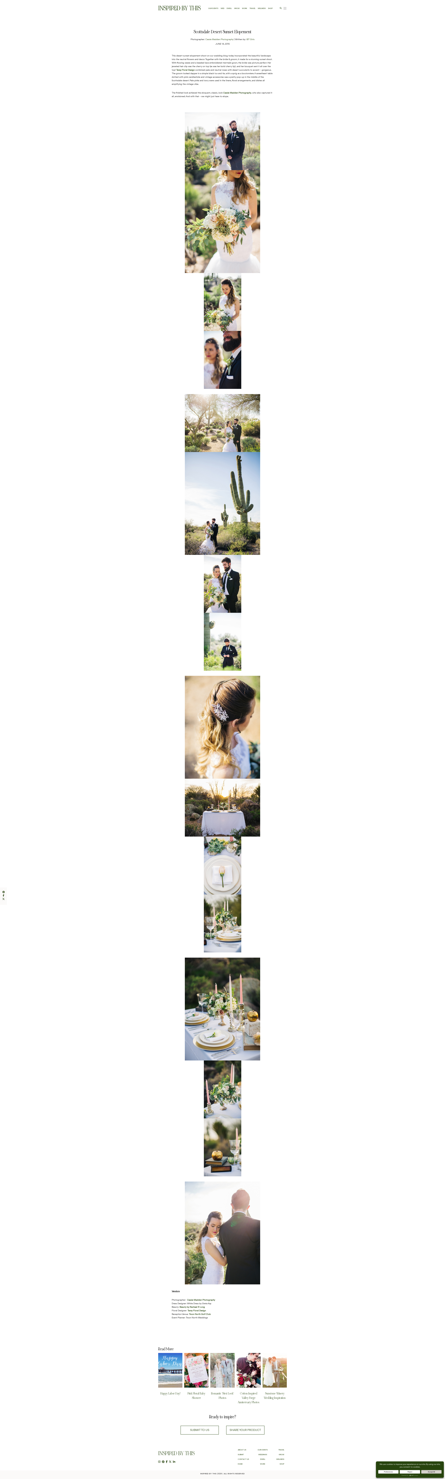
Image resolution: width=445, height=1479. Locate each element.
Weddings (262, 1454)
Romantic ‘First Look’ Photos (222, 1395)
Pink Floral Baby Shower (196, 1395)
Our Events (263, 1450)
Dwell (262, 1459)
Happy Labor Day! (170, 1393)
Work (262, 1464)
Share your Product (245, 1430)
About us (242, 1450)
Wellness (280, 1459)
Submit (241, 1454)
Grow (281, 1454)
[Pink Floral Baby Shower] (196, 1370)
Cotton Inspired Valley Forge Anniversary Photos (248, 1397)
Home (240, 1464)
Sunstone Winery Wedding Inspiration (275, 1395)
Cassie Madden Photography (219, 39)
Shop (282, 1464)
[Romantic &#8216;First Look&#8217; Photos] (222, 1370)
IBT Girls (250, 39)
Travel (281, 1450)
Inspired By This (179, 8)
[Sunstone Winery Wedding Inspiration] (275, 1370)
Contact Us (243, 1459)
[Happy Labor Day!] (170, 1370)
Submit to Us (199, 1430)
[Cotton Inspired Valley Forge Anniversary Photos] (249, 1370)
